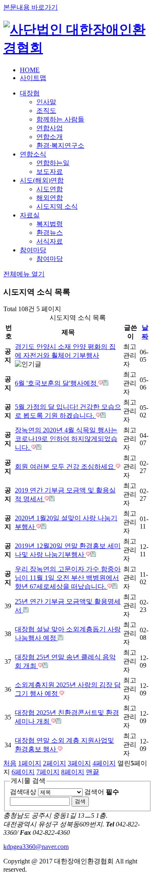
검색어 (101, 791)
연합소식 (33, 154)
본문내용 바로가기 (30, 7)
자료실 (30, 215)
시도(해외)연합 (42, 180)
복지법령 (49, 223)
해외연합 (49, 197)
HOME (30, 69)
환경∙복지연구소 (60, 145)
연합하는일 (52, 162)
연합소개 (49, 136)
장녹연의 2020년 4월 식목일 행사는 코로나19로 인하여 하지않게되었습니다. (66, 439)
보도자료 (49, 171)
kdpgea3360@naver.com (36, 846)
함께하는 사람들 (60, 119)
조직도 (46, 110)
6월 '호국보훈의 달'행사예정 (56, 383)
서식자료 (49, 241)
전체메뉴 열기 (24, 274)
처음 (10, 763)
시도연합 (49, 189)
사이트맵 (33, 77)
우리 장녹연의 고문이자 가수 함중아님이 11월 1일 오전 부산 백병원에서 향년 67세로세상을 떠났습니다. (68, 578)
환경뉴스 (49, 232)
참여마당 (33, 250)
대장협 (30, 93)
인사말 (46, 101)
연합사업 (49, 128)
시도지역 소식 (57, 206)
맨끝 (92, 771)
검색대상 (23, 791)
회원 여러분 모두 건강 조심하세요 (65, 466)
